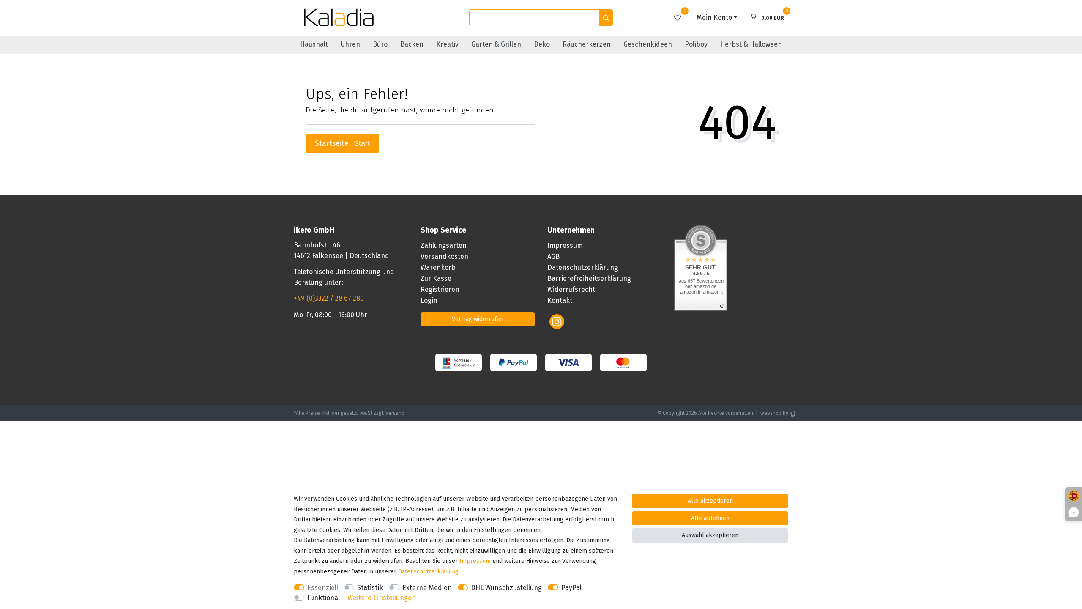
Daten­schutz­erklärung (428, 571)
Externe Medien (427, 588)
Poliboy (696, 44)
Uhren (350, 44)
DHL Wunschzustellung (506, 588)
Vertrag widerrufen (477, 319)
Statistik (370, 588)
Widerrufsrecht (571, 289)
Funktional (323, 598)
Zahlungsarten (444, 245)
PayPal (571, 588)
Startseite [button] (333, 143)
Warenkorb (438, 267)
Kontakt (559, 300)
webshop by (773, 413)
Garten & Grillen (496, 44)
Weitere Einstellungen (381, 598)
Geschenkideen (647, 44)
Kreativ (447, 44)
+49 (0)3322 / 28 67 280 (329, 298)
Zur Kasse (436, 278)
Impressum (565, 245)
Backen (412, 44)
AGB (553, 256)
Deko (542, 44)
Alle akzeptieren (710, 501)
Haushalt (314, 44)
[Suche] (605, 18)
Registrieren (440, 289)
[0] (677, 18)
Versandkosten (444, 256)
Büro (380, 44)
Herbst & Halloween (751, 44)
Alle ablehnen (710, 518)
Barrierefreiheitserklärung (589, 278)
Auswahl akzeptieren (710, 535)
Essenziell (322, 588)
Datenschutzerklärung (582, 267)
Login (429, 300)
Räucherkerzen (587, 44)
